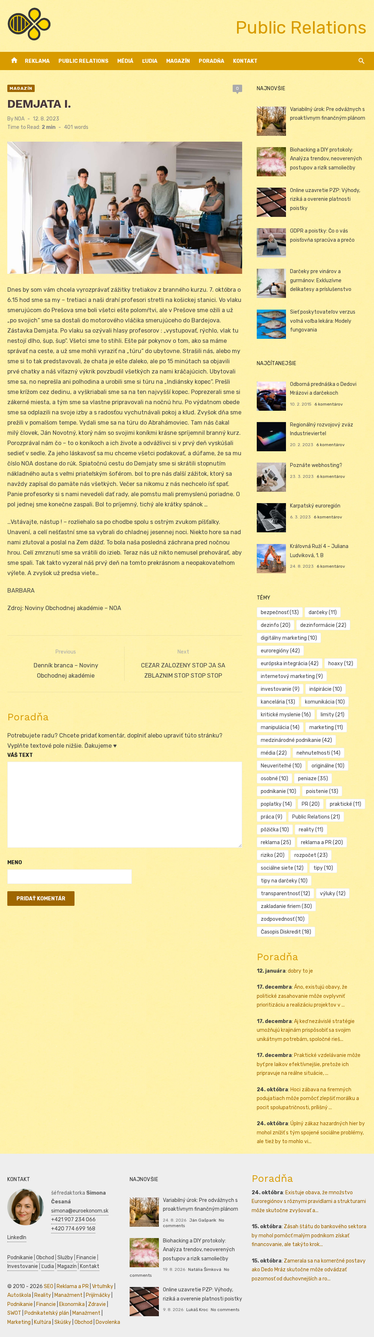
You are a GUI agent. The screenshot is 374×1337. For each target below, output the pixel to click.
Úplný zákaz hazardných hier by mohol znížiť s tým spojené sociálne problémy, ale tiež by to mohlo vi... (311, 1132)
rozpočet (311, 855)
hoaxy (340, 663)
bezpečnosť (280, 612)
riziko (273, 855)
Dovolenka (108, 1322)
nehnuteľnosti (318, 753)
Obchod (45, 1257)
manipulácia (280, 727)
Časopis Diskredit (286, 932)
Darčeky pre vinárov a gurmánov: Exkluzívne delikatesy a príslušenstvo (320, 280)
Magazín (178, 61)
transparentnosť (285, 893)
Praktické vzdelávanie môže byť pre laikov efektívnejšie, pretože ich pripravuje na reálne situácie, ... (308, 1064)
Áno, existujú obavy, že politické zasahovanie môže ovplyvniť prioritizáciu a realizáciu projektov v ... (302, 996)
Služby (65, 1257)
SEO (48, 1286)
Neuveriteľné (281, 766)
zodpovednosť (283, 919)
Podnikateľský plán (46, 1313)
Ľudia (149, 61)
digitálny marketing (289, 638)
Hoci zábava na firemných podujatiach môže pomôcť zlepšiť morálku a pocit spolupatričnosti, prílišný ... (308, 1099)
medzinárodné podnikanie (296, 740)
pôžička (275, 830)
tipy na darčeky (284, 881)
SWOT (14, 1313)
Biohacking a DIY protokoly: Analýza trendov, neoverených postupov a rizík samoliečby (326, 159)
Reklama (37, 61)
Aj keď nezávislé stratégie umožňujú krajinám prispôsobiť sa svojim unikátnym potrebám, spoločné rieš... (306, 1030)
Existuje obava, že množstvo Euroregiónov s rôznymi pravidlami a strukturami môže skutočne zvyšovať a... (309, 1201)
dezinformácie (323, 625)
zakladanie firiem (286, 906)
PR (311, 804)
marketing (326, 727)
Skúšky (62, 1322)
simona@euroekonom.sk (79, 1211)
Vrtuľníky (102, 1286)
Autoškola (19, 1295)
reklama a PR (322, 842)
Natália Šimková (204, 1269)
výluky (333, 893)
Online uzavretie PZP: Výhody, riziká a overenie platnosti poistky (325, 199)
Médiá (125, 61)
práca (271, 817)
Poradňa (211, 61)
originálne (328, 766)
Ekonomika (72, 1304)
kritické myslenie (286, 715)
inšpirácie (325, 689)
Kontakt (245, 61)
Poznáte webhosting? (316, 465)
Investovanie (22, 1266)
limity (332, 715)
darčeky (323, 612)
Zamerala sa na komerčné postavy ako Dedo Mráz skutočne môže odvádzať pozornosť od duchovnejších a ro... (309, 1270)
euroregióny (280, 651)
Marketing (19, 1322)
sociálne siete (282, 868)
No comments (225, 1309)
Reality (42, 1295)
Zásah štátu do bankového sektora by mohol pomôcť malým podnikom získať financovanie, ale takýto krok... (309, 1235)
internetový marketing (292, 676)
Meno (14, 862)
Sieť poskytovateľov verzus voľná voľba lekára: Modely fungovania (322, 321)
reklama (276, 842)
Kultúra (42, 1322)
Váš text (20, 755)
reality (311, 830)
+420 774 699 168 (73, 1229)
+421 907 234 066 (73, 1220)
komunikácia (325, 702)
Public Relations (83, 61)
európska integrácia (289, 663)
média (274, 753)
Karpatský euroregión (315, 506)
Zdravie (97, 1304)
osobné (274, 778)
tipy (323, 868)
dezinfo (275, 625)
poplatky (276, 804)
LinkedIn (16, 1237)
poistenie (322, 791)
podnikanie (278, 791)
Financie (86, 1257)
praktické (345, 804)
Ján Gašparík (202, 1220)
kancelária (278, 702)
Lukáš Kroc (197, 1309)
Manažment (68, 1295)
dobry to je (300, 971)
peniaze (313, 778)
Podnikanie (20, 1257)
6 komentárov (328, 404)
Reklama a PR (73, 1286)
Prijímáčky (98, 1295)
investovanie (280, 689)
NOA (19, 119)
